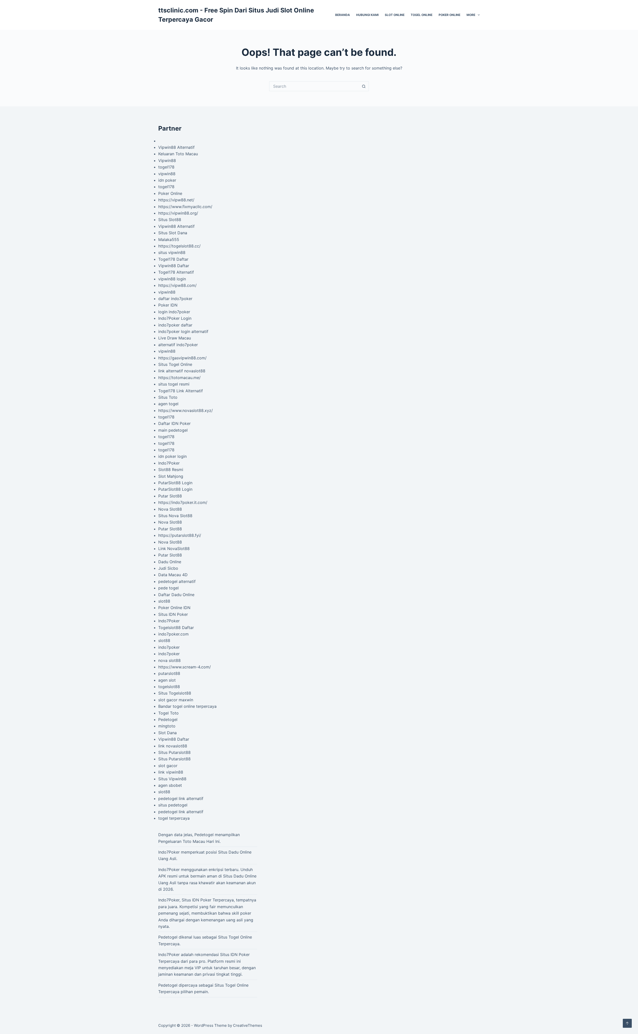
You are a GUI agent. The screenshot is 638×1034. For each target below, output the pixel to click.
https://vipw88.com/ (177, 285)
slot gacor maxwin (175, 699)
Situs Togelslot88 (174, 693)
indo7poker (169, 647)
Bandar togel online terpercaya (187, 706)
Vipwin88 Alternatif (176, 147)
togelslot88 (169, 686)
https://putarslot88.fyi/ (179, 535)
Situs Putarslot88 (174, 752)
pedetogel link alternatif (180, 798)
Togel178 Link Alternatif (180, 390)
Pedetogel (167, 719)
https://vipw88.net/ (176, 199)
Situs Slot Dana (172, 232)
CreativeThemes (247, 1025)
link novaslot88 (172, 745)
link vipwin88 (170, 772)
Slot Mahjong (170, 476)
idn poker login (172, 456)
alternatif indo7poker (178, 344)
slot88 (164, 601)
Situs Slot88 (169, 219)
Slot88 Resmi (170, 469)
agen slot (167, 680)
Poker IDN (167, 305)
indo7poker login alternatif (183, 331)
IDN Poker (201, 899)
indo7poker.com (173, 634)
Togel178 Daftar (173, 259)
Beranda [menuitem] (342, 15)
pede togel (168, 587)
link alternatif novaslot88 (181, 370)
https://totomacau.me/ (179, 377)
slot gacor (167, 765)
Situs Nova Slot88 (175, 515)
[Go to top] (627, 1023)
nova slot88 (169, 660)
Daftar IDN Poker (174, 423)
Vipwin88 (167, 160)
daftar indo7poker (175, 298)
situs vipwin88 (171, 252)
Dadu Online (169, 561)
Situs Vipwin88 (172, 778)
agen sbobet (170, 785)
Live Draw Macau (174, 337)
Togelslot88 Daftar (176, 627)
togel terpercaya (174, 818)
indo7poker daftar (175, 324)
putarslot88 (169, 673)
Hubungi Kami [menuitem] (367, 15)
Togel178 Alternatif (176, 272)
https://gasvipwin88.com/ (182, 357)
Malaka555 (168, 239)
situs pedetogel (172, 804)
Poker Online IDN (174, 607)
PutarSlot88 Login (175, 482)
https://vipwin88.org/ (178, 213)
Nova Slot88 (170, 509)
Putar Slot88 (170, 495)
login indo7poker (174, 311)
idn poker (167, 180)
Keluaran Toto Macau (178, 153)
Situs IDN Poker (173, 614)
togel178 (166, 166)
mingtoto (166, 725)
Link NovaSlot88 (174, 548)
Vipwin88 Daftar (173, 265)
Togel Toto (168, 713)
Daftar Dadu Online (176, 594)
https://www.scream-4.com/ (184, 666)
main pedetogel (173, 430)
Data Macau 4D (173, 574)
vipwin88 (166, 173)
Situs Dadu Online (239, 876)
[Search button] (364, 86)
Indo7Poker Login (174, 318)
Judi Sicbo (168, 568)
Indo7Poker (169, 463)
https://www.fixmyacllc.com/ (185, 206)
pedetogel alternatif (177, 581)
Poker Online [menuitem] (449, 15)
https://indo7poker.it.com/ (182, 502)
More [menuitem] (471, 15)
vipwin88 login (172, 278)
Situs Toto (167, 397)
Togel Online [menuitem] (421, 15)
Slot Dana (167, 732)
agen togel (168, 403)
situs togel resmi (173, 384)
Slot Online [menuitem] (394, 15)
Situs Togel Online (175, 364)
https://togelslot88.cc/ (179, 245)
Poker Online (170, 193)
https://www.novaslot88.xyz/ (185, 410)
